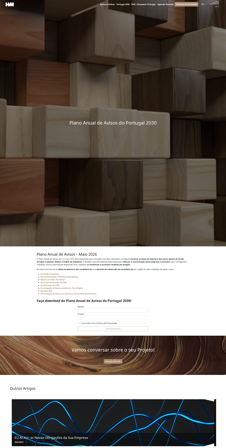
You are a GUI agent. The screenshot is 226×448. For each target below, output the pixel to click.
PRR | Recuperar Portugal (143, 4)
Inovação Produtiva (49, 274)
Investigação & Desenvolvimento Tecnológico (61, 288)
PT (203, 4)
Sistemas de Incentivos (186, 4)
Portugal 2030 (123, 4)
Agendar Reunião (165, 4)
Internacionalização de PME (53, 282)
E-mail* (81, 314)
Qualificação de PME (50, 285)
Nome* (81, 306)
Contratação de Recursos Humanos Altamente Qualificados (68, 293)
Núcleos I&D (46, 291)
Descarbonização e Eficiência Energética (59, 277)
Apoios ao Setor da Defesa (52, 279)
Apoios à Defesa (107, 4)
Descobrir (19, 442)
